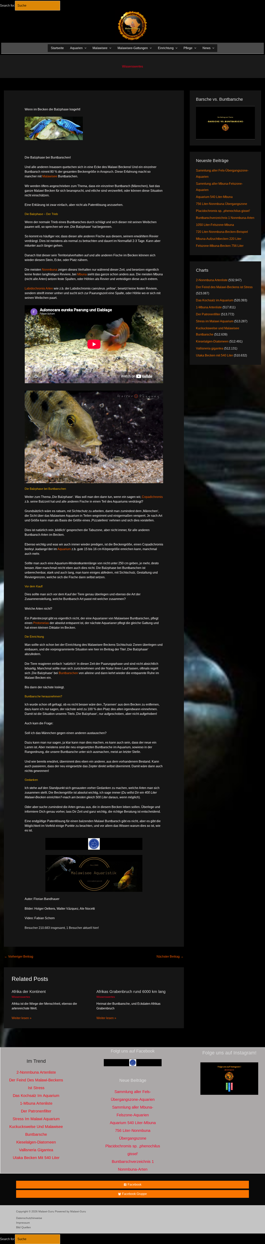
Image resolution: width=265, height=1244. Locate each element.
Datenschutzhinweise (29, 1218)
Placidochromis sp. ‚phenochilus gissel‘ (223, 210)
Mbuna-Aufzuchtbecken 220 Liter (218, 238)
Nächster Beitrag (170, 956)
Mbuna (82, 274)
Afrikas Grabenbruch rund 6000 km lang (130, 991)
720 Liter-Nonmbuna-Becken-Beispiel (222, 231)
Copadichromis (152, 496)
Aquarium (64, 549)
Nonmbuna (49, 269)
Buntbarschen (68, 673)
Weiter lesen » (21, 1018)
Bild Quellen (23, 1227)
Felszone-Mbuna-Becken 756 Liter (219, 245)
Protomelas (41, 623)
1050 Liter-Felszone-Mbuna (215, 224)
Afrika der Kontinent (29, 991)
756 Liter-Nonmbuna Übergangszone (221, 203)
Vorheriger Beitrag (18, 956)
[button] (85, 48)
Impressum (23, 1222)
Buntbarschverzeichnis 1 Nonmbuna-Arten (225, 217)
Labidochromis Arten (39, 288)
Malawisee (49, 176)
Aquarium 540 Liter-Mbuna (214, 197)
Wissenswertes (132, 66)
